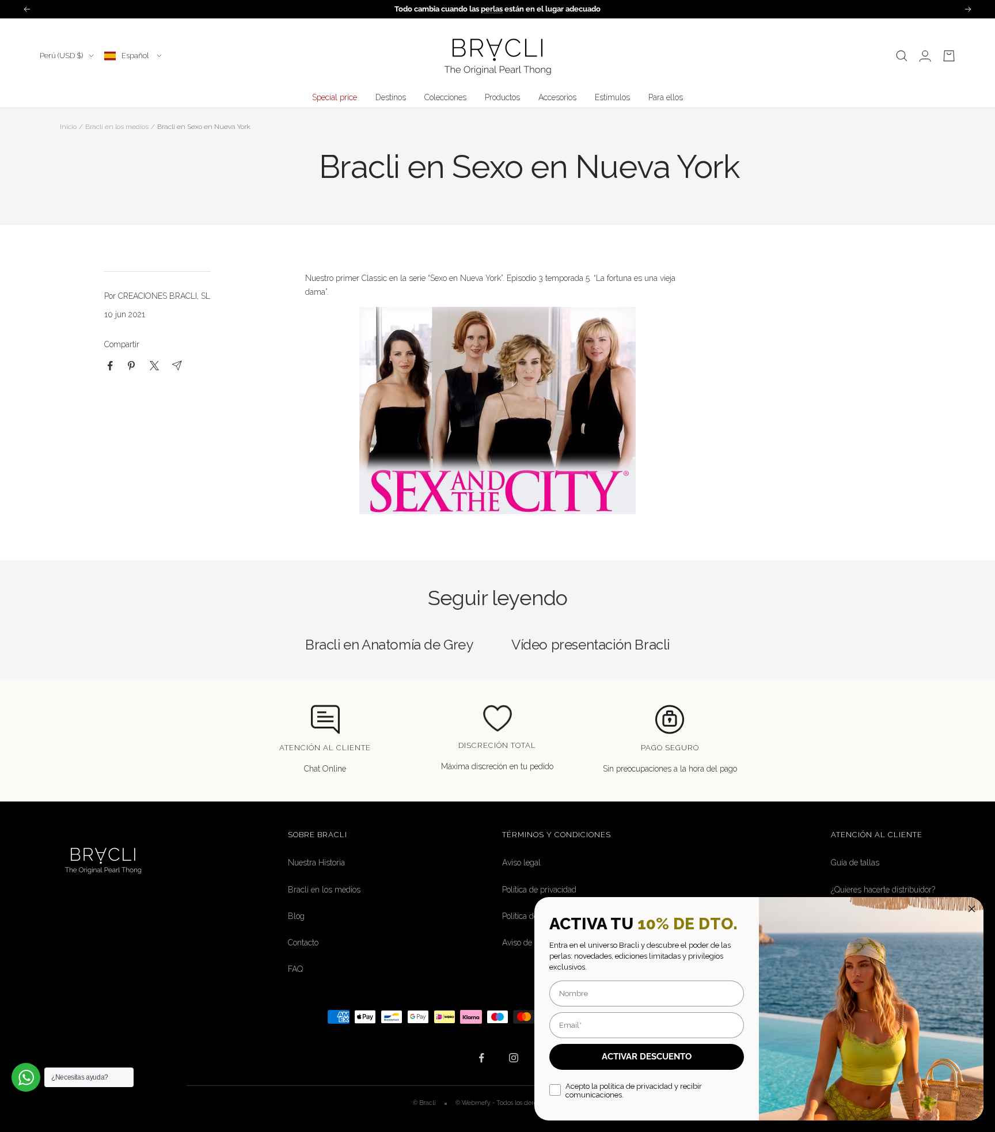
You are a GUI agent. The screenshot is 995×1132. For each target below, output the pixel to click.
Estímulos (612, 97)
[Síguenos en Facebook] (482, 1058)
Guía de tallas (855, 862)
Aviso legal (521, 862)
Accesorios (557, 97)
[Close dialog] (971, 909)
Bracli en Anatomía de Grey (389, 644)
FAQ (295, 969)
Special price (334, 97)
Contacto (303, 942)
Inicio (68, 127)
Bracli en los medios (117, 127)
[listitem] (110, 366)
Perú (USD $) (61, 55)
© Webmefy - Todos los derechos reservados (519, 1102)
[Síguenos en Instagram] (513, 1058)
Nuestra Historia (316, 862)
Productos (502, 97)
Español (136, 55)
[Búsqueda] (901, 56)
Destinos (390, 97)
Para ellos (665, 97)
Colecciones (445, 97)
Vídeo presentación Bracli (590, 644)
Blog (296, 916)
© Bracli (425, 1102)
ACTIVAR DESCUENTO (647, 1056)
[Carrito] (949, 56)
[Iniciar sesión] (925, 56)
